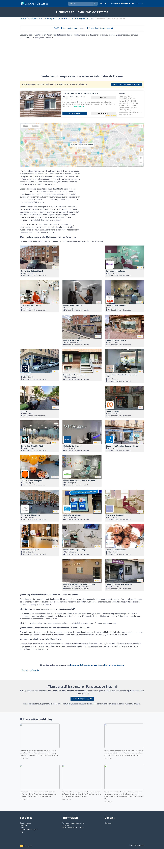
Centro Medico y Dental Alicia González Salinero (121, 376)
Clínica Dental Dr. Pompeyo (31, 306)
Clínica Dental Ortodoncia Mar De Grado (79, 481)
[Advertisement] (82, 56)
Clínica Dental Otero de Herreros (119, 584)
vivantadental (26, 375)
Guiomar (24, 411)
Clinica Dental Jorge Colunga (74, 550)
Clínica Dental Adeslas (72, 515)
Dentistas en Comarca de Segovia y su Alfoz (76, 18)
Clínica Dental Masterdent (116, 306)
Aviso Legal (66, 825)
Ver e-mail (104, 114)
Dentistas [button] (103, 3)
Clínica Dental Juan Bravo (116, 550)
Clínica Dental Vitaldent (72, 446)
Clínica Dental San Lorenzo (116, 340)
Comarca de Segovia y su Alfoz (85, 665)
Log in (140, 3)
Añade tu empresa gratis (123, 3)
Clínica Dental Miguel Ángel (32, 271)
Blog (21, 832)
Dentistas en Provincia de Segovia (42, 18)
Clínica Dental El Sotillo (72, 340)
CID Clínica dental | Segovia (32, 481)
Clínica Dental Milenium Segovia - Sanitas (122, 446)
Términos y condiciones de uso (73, 823)
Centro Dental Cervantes (115, 515)
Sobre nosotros (25, 823)
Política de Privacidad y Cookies (73, 827)
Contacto (108, 823)
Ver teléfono (76, 114)
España (23, 18)
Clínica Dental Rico (113, 411)
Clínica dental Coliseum (72, 306)
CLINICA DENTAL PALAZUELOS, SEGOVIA (80, 93)
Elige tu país (27, 846)
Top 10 (56, 28)
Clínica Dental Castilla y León (32, 446)
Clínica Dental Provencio (30, 515)
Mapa (104, 97)
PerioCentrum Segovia (30, 550)
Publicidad (23, 825)
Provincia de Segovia (114, 665)
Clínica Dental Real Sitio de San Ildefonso (79, 584)
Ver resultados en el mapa (82, 145)
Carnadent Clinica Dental (115, 271)
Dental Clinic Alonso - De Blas (75, 375)
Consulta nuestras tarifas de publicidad (126, 84)
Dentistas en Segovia (30, 670)
